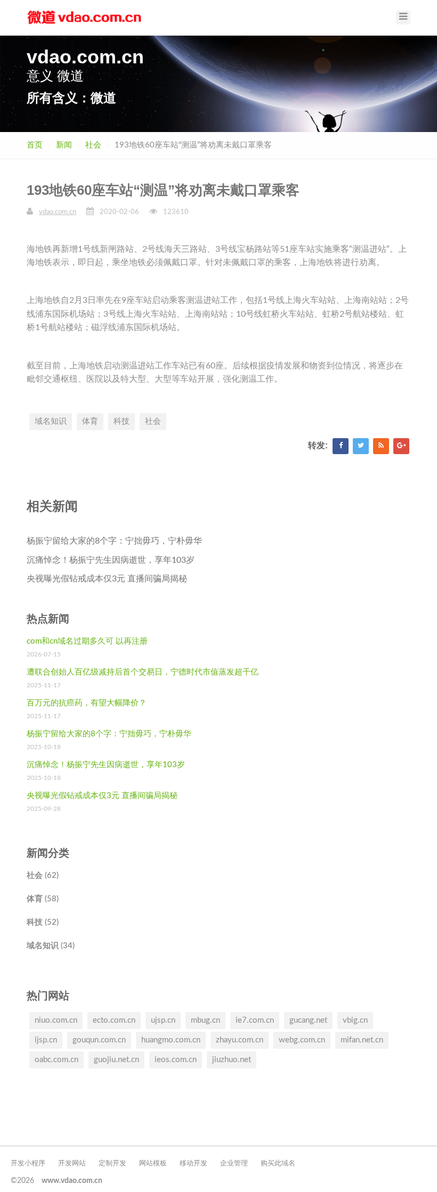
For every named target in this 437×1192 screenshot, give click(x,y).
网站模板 (153, 1163)
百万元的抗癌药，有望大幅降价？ (87, 703)
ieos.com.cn (176, 1060)
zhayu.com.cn (239, 1040)
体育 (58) (43, 899)
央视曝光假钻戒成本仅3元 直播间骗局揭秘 (107, 578)
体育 (90, 421)
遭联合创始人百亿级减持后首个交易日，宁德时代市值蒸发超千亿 (142, 672)
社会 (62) (43, 875)
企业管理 (234, 1163)
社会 (93, 145)
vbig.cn (355, 1020)
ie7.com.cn (255, 1020)
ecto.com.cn (114, 1020)
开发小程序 (28, 1163)
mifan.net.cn (362, 1040)
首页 (35, 145)
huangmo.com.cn (170, 1040)
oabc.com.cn (56, 1060)
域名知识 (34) (51, 946)
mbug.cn (205, 1020)
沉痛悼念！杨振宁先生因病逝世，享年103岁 (111, 560)
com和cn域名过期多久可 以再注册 (87, 641)
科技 (122, 421)
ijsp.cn (46, 1040)
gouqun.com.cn (99, 1040)
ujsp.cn (163, 1020)
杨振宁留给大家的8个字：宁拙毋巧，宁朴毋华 (114, 541)
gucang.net (308, 1020)
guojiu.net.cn (116, 1060)
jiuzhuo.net (231, 1060)
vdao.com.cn (57, 212)
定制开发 (112, 1163)
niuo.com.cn (56, 1020)
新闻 (64, 145)
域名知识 (51, 421)
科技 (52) (43, 922)
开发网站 (72, 1163)
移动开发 (193, 1163)
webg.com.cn (302, 1040)
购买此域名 (278, 1163)
